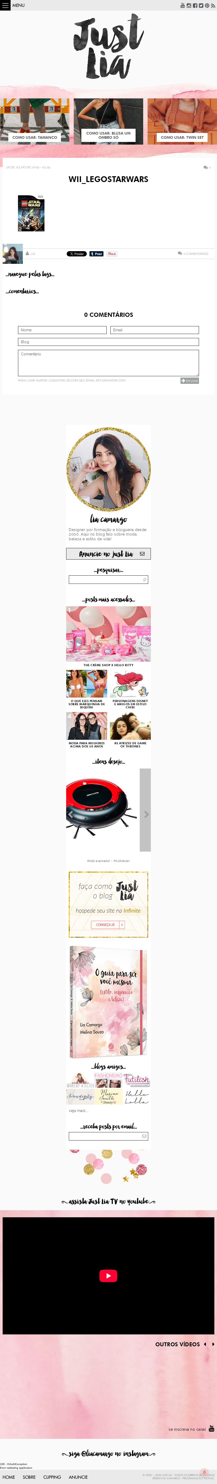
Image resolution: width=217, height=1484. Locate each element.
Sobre (29, 1477)
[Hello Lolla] (137, 1097)
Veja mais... (78, 1111)
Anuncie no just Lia (105, 554)
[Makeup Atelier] (80, 1080)
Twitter (201, 5)
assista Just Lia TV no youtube (108, 1201)
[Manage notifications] (204, 1472)
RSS (213, 5)
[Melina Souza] (80, 1097)
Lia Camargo (171, 1478)
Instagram (189, 5)
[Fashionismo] (108, 1080)
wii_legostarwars (108, 180)
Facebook (195, 5)
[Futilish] (137, 1080)
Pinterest (207, 5)
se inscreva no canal (187, 1429)
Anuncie (78, 1477)
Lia (32, 254)
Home (9, 1477)
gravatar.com (113, 380)
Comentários (195, 253)
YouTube (182, 5)
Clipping (52, 1477)
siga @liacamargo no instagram (108, 1454)
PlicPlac (209, 1478)
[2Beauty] (108, 1097)
